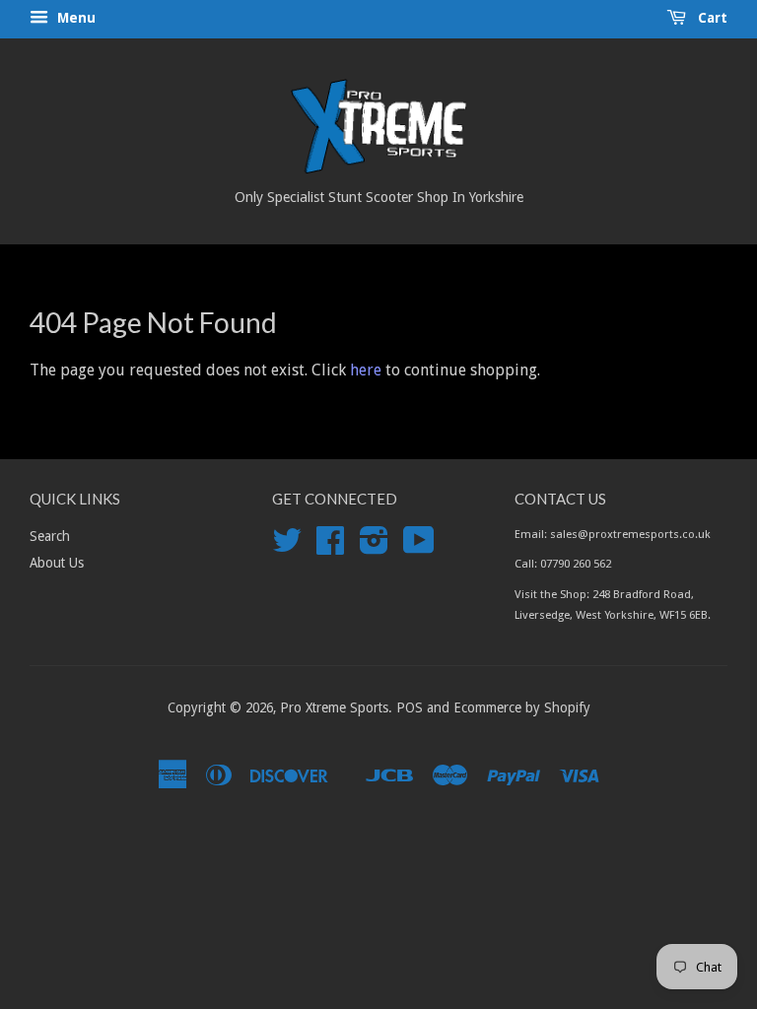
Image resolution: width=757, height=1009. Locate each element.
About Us (57, 563)
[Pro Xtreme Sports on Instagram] (374, 547)
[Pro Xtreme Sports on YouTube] (419, 547)
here (365, 370)
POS (409, 707)
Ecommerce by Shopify (521, 707)
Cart (710, 18)
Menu (74, 18)
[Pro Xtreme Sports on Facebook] (330, 547)
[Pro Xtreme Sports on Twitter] (287, 547)
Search (50, 536)
